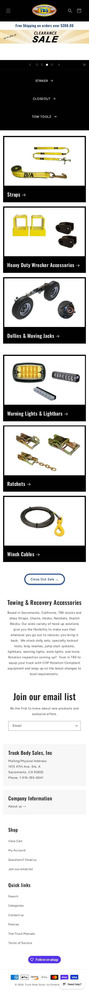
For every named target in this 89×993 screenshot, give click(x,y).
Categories (16, 905)
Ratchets (16, 484)
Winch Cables (21, 554)
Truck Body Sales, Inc (37, 984)
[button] (8, 10)
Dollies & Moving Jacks (30, 336)
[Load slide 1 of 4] (37, 64)
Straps (13, 195)
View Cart (15, 841)
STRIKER (41, 81)
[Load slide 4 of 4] (51, 64)
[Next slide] (59, 64)
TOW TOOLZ (41, 117)
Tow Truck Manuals (21, 933)
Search (13, 896)
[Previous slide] (30, 64)
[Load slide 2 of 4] (42, 64)
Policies (13, 924)
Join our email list (20, 869)
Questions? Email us (22, 860)
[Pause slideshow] (84, 64)
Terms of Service (20, 943)
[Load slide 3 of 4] (46, 64)
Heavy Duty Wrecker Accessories (41, 265)
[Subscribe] (76, 726)
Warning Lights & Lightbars (35, 414)
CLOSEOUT (42, 99)
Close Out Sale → (45, 579)
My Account (17, 850)
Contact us (16, 915)
